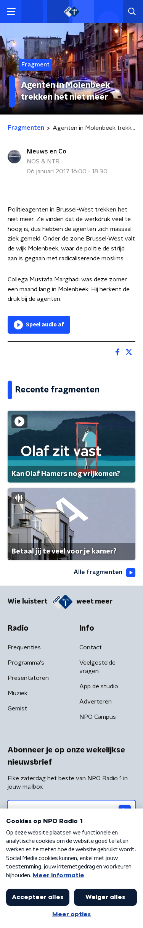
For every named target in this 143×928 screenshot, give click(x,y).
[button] (11, 12)
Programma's (26, 663)
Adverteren (95, 702)
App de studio (98, 686)
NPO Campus (97, 717)
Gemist (17, 708)
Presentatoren (28, 678)
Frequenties (24, 647)
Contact (90, 647)
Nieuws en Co (46, 151)
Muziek (17, 693)
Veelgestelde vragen (97, 667)
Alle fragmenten (98, 572)
